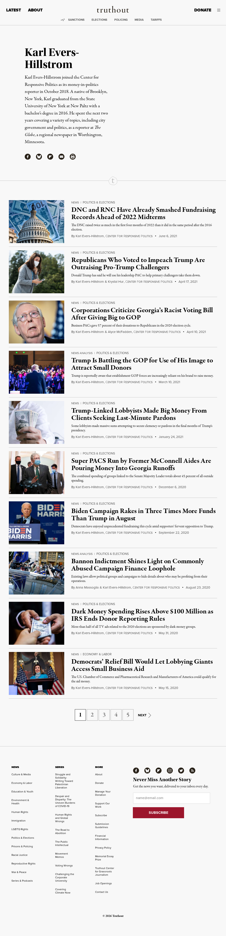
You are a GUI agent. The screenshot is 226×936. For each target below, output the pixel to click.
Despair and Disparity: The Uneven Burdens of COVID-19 (65, 801)
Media (139, 20)
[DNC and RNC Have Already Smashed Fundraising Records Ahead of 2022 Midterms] (36, 221)
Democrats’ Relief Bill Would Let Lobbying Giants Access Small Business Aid (142, 665)
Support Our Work (102, 805)
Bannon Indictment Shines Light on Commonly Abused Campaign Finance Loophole (137, 565)
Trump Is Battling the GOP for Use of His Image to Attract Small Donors (142, 364)
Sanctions (76, 20)
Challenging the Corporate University (64, 877)
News (75, 202)
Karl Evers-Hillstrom (90, 236)
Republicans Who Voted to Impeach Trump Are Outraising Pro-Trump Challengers (138, 264)
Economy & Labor (97, 654)
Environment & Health (20, 801)
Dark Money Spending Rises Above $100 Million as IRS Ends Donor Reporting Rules (142, 615)
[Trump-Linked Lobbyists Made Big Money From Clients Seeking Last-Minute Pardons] (36, 422)
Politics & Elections (99, 202)
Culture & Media (21, 774)
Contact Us (101, 892)
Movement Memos (61, 855)
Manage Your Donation (103, 793)
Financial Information (102, 837)
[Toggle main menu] (219, 10)
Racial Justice (19, 855)
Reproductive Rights (23, 864)
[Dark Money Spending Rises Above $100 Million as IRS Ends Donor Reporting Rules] (36, 623)
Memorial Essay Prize (104, 858)
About (35, 10)
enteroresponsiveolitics (129, 236)
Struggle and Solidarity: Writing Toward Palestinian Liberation (64, 781)
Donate (202, 10)
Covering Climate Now (62, 891)
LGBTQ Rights (19, 829)
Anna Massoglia (87, 587)
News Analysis (82, 353)
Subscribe (101, 815)
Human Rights (19, 812)
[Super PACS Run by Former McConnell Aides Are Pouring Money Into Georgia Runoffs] (36, 472)
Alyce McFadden (120, 331)
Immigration (18, 821)
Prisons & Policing (22, 846)
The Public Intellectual (61, 843)
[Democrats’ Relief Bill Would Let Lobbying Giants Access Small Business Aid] (36, 673)
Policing (121, 20)
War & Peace (18, 872)
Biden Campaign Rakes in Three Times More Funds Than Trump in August (143, 515)
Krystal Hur (116, 281)
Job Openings (103, 883)
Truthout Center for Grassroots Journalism (104, 871)
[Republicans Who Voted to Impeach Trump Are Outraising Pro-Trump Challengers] (36, 271)
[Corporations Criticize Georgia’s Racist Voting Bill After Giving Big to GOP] (36, 322)
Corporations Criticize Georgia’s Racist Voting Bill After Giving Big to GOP (142, 314)
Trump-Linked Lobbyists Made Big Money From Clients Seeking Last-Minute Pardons (139, 414)
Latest (13, 10)
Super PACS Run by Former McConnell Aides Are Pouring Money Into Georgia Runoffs (141, 464)
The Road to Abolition (62, 831)
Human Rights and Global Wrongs (63, 818)
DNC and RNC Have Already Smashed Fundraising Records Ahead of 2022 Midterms (143, 213)
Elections (99, 20)
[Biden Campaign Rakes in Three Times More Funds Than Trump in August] (36, 522)
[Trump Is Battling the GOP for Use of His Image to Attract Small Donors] (36, 372)
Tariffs (156, 20)
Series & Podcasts (22, 881)
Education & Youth (22, 792)
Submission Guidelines (102, 825)
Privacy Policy (103, 848)
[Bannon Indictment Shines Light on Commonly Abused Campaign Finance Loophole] (36, 573)
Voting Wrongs (64, 866)
